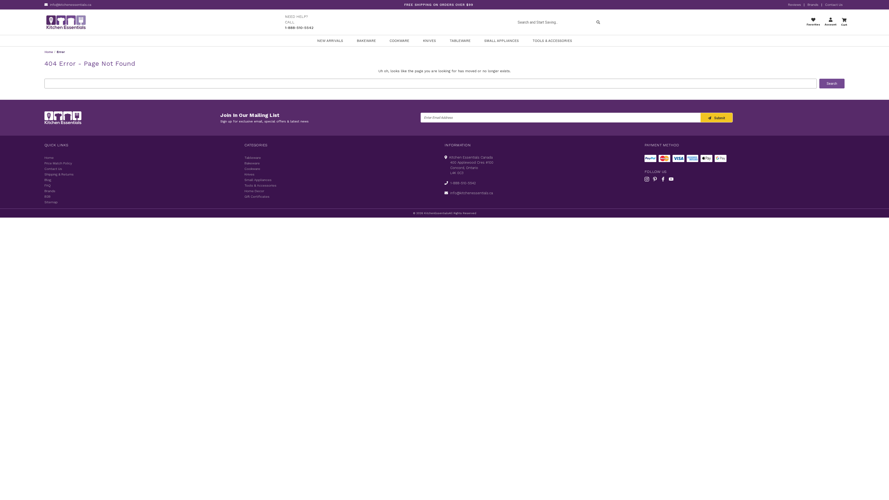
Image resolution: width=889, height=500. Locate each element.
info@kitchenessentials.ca (70, 4)
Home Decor (254, 191)
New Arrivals (330, 41)
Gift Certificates (256, 196)
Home (49, 157)
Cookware (399, 41)
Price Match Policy (58, 163)
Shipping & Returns (59, 174)
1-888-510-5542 (299, 27)
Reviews (795, 4)
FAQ (47, 185)
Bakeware (366, 41)
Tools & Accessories (552, 41)
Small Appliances (501, 41)
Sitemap (51, 202)
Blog (47, 180)
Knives (429, 41)
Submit (719, 118)
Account (830, 24)
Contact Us (834, 4)
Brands (813, 4)
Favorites (813, 24)
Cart (844, 24)
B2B (47, 196)
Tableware (460, 41)
